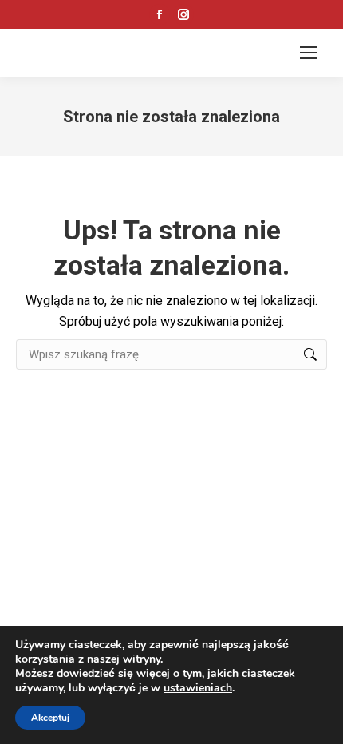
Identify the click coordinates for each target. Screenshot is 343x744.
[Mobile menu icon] (308, 52)
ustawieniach (198, 688)
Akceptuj (50, 717)
